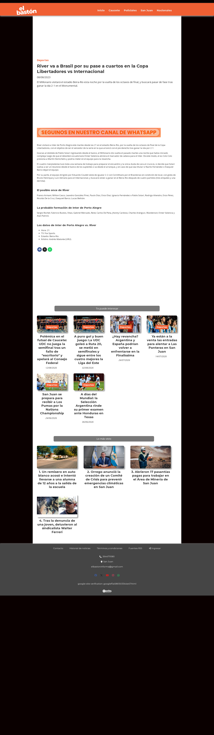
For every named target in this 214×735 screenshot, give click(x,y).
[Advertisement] (107, 37)
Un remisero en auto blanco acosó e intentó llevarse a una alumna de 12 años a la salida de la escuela (57, 479)
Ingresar (156, 548)
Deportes (43, 60)
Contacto (58, 548)
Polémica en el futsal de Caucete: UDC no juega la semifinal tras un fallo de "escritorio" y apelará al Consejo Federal (52, 349)
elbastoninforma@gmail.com (107, 566)
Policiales (130, 10)
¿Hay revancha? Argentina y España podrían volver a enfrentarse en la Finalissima (125, 345)
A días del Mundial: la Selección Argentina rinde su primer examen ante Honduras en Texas (88, 405)
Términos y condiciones (109, 548)
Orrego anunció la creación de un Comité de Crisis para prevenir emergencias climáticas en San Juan (103, 479)
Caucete (114, 10)
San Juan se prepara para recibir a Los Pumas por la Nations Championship (52, 403)
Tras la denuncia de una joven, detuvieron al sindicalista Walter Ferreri (57, 526)
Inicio (101, 10)
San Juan (147, 10)
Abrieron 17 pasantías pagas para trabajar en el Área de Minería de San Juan (151, 477)
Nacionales (164, 10)
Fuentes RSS (135, 548)
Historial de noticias (79, 548)
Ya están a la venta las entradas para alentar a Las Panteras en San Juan (162, 343)
